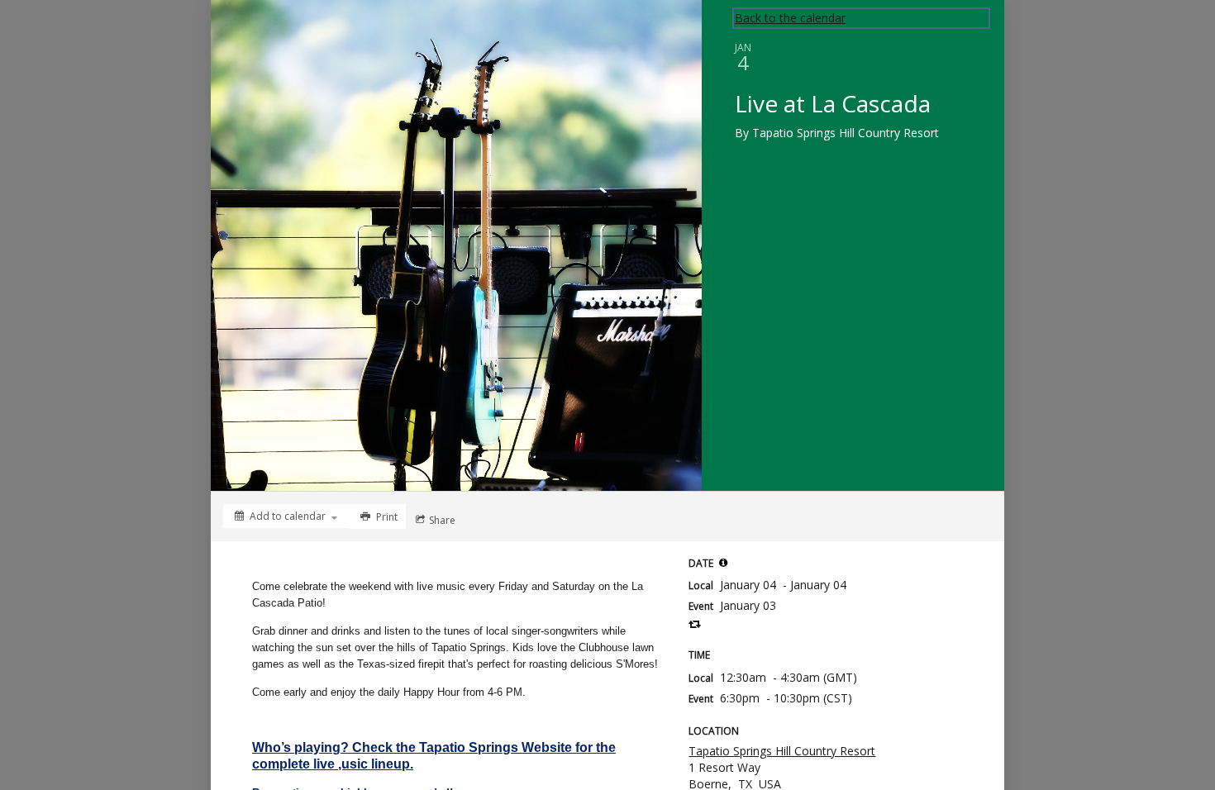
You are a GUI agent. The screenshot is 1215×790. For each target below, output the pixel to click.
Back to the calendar (790, 18)
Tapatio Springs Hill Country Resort (781, 751)
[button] (723, 563)
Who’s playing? (300, 747)
